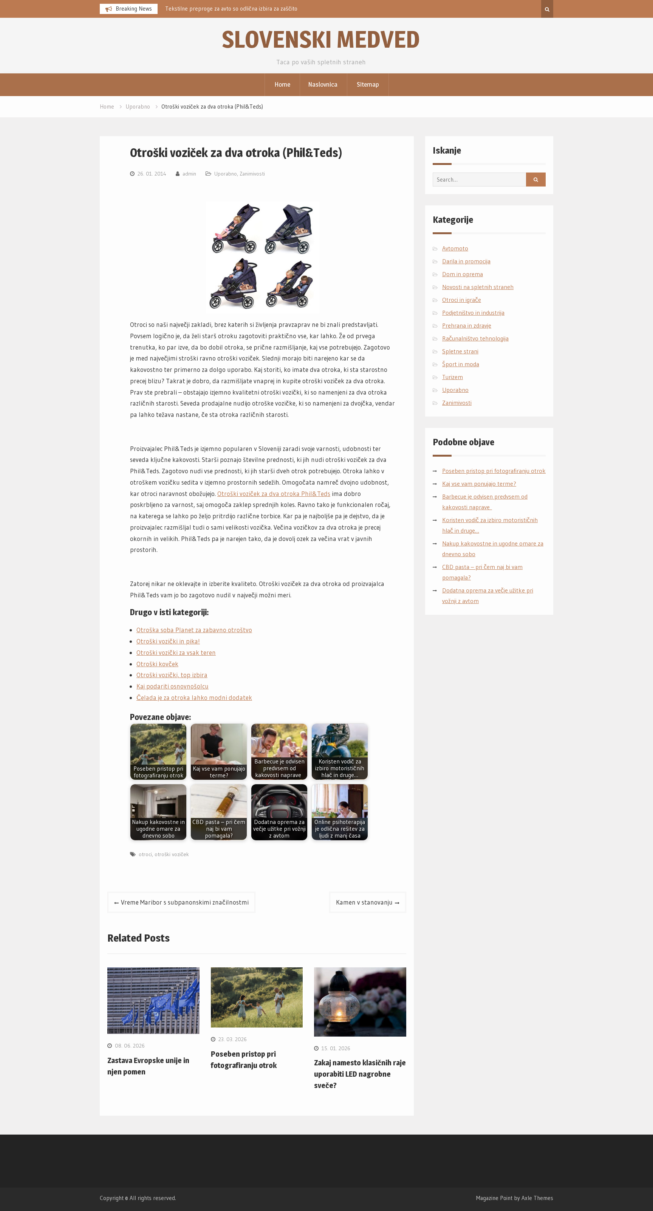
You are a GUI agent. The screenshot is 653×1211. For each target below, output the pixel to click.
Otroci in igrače (461, 299)
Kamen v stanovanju (364, 902)
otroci (145, 854)
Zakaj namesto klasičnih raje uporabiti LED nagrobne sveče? (360, 1074)
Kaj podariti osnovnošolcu (172, 686)
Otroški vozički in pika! (168, 641)
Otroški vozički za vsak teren (176, 652)
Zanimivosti (252, 173)
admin (189, 173)
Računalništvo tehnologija (475, 338)
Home (282, 84)
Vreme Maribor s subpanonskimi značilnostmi (185, 902)
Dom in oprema (462, 274)
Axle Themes (537, 1198)
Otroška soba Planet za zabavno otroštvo (194, 630)
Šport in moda (460, 364)
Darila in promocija (466, 261)
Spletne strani (460, 351)
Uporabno (225, 173)
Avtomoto (455, 248)
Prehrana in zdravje (466, 325)
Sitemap (368, 84)
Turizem (452, 377)
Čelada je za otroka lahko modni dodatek (194, 697)
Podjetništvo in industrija (473, 312)
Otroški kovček (157, 664)
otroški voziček (172, 854)
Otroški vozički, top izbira (171, 675)
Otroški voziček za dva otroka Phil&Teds (273, 493)
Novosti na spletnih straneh (478, 287)
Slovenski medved (321, 39)
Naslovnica (322, 84)
